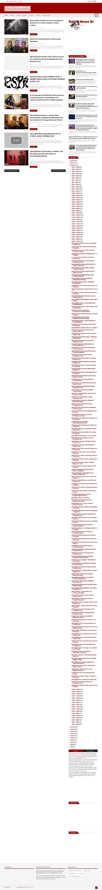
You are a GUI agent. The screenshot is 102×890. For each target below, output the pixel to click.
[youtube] (91, 1)
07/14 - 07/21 (75, 219)
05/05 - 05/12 (76, 241)
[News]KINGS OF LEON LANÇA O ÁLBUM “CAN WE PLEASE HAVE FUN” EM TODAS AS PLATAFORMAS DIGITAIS (46, 153)
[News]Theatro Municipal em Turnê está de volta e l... (83, 539)
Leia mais (33, 34)
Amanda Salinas (30, 887)
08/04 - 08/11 (76, 213)
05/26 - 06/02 (76, 235)
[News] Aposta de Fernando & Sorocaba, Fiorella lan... (83, 432)
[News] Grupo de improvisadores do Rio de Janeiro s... (84, 314)
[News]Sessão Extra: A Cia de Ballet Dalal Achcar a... (83, 655)
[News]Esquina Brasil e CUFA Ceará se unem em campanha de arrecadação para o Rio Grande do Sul (47, 59)
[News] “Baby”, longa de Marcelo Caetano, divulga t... (81, 592)
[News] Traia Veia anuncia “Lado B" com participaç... (83, 620)
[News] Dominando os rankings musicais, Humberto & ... (84, 429)
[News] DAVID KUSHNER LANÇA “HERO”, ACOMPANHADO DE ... (82, 275)
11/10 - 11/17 (75, 182)
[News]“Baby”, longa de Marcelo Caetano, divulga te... (84, 606)
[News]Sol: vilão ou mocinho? (80, 498)
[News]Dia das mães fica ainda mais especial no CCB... (82, 341)
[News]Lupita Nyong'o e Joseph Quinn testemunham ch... (83, 261)
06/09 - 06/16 (76, 230)
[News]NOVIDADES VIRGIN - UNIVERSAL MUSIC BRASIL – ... (82, 282)
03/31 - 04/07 (76, 698)
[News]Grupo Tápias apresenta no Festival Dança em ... (82, 599)
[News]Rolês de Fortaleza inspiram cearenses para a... (82, 546)
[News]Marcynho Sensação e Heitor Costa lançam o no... (84, 602)
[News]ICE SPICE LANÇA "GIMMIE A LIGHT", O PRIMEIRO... (84, 254)
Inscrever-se (90, 751)
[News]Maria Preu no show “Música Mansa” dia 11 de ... (82, 504)
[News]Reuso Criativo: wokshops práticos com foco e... (84, 456)
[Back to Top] (96, 887)
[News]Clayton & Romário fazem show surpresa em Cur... (83, 348)
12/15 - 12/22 (75, 171)
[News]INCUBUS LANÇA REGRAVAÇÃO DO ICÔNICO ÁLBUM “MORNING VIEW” (45, 135)
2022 (72, 729)
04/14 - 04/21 (76, 694)
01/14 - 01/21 (75, 722)
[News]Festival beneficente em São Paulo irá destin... (84, 459)
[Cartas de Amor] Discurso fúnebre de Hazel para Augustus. (86, 95)
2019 (71, 736)
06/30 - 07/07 (76, 224)
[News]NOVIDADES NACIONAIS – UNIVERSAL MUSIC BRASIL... (84, 337)
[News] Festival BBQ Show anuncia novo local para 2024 (83, 394)
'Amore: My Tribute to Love (75, 870)
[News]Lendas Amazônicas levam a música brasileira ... (82, 525)
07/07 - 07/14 (76, 221)
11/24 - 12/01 (75, 178)
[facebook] (86, 1)
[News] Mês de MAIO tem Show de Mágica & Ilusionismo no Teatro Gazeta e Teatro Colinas (47, 22)
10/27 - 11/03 (75, 187)
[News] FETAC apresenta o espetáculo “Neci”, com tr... (83, 666)
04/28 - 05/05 (76, 689)
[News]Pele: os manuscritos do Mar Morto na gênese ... (84, 484)
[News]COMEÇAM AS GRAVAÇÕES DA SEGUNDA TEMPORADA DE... (82, 556)
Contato (20, 1)
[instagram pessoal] (95, 1)
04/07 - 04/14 (76, 696)
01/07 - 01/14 (75, 724)
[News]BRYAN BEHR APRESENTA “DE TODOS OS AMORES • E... (84, 588)
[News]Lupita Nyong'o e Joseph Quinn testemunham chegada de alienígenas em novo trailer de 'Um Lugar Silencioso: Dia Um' (46, 117)
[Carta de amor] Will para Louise (85, 79)
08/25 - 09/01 (76, 206)
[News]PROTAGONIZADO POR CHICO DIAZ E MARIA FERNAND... (84, 585)
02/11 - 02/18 (75, 713)
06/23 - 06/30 (76, 226)
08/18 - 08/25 (76, 208)
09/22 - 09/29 (76, 197)
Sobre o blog (13, 1)
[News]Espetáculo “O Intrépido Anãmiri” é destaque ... (84, 528)
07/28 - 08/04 (76, 215)
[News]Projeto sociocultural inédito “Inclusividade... (82, 379)
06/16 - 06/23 (76, 228)
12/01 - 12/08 (75, 176)
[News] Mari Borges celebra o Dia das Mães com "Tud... (82, 463)
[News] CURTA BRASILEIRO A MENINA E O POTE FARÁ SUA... (83, 581)
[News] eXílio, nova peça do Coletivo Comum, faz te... (82, 595)
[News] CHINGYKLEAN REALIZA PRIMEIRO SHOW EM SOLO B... (83, 387)
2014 (71, 746)
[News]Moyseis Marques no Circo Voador (84, 435)
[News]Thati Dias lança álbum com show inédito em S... (83, 358)
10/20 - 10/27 (75, 189)
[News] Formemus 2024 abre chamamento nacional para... (81, 310)
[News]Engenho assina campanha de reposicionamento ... (82, 662)
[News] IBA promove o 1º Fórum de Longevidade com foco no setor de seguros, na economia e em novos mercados (85, 62)
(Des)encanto (87, 870)
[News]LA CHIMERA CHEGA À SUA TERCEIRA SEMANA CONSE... (83, 659)
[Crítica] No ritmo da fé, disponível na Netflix (83, 673)
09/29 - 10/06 (76, 195)
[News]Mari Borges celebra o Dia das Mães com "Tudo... (84, 507)
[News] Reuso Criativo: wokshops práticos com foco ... (84, 487)
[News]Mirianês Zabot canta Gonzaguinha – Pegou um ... (84, 511)
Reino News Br (81, 21)
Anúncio (76, 751)
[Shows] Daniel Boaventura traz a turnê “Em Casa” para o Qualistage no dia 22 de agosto (87, 116)
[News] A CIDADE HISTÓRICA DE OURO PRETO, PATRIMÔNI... (82, 470)
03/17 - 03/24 (76, 702)
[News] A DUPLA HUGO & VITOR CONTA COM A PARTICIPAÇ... (84, 307)
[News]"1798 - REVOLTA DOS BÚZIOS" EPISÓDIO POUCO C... (82, 616)
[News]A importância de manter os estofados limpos (82, 532)
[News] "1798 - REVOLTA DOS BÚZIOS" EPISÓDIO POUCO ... (82, 574)
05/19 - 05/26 (76, 237)
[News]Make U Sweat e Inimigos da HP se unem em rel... (83, 441)
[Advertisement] (79, 43)
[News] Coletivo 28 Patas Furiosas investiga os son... (81, 404)
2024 (72, 165)
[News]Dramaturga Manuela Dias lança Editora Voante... (83, 376)
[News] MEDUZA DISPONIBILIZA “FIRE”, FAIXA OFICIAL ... (84, 300)
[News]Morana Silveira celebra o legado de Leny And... (83, 365)
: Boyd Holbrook (72, 873)
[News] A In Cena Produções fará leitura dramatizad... (83, 324)
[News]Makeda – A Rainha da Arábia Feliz (83, 679)
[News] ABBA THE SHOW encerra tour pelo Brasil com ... (84, 630)
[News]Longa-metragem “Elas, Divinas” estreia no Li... (83, 560)
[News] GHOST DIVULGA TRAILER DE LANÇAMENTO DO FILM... (81, 279)
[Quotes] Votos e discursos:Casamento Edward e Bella (86, 71)
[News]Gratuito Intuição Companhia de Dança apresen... (83, 514)
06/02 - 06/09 (76, 232)
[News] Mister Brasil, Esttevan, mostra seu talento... (84, 542)
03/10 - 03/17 (75, 704)
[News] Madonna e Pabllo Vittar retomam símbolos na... (84, 571)
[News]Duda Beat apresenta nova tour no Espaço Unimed (84, 627)
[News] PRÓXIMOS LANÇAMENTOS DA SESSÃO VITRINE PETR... (82, 473)
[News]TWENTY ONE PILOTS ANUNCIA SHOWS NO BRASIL (82, 401)
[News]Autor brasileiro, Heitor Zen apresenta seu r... (81, 682)
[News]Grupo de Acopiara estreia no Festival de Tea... (82, 438)
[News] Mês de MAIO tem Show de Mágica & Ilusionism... (84, 243)
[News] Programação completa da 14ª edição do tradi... (83, 272)
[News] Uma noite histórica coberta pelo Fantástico (83, 247)
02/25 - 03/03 (76, 709)
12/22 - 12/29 (75, 169)
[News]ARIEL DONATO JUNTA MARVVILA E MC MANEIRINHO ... (83, 303)
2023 (72, 727)
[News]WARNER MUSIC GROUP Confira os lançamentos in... (83, 296)
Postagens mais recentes (11, 170)
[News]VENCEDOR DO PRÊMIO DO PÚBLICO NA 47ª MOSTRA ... (83, 564)
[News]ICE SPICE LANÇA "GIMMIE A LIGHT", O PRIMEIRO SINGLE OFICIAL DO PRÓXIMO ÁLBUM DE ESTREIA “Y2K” (47, 79)
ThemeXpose (13, 887)
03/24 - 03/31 (76, 700)
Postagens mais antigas (58, 170)
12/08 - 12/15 (75, 173)
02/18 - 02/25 (76, 711)
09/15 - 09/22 (76, 200)
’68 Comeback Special (74, 876)
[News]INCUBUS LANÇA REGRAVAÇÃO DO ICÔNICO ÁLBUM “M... (83, 264)
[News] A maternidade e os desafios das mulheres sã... (83, 480)
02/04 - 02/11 (76, 715)
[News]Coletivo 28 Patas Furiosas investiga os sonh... (81, 355)
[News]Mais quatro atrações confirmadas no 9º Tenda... (84, 648)
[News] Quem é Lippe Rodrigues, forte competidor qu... (83, 609)
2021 (71, 731)
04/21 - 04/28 (76, 691)
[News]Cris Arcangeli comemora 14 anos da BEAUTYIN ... (83, 334)
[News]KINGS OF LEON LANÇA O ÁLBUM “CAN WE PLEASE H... (82, 268)
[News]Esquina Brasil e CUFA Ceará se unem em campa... (82, 250)
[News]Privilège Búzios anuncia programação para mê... (81, 494)
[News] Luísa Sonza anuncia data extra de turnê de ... (84, 641)
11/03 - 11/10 (75, 184)
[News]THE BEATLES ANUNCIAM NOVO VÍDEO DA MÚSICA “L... (82, 344)
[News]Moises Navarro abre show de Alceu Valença (84, 685)
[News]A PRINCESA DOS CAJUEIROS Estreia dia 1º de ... (84, 411)
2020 (72, 733)
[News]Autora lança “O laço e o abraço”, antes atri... (83, 676)
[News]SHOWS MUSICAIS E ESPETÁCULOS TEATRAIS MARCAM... (83, 351)
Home (7, 1)
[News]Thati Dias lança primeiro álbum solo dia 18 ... (83, 535)
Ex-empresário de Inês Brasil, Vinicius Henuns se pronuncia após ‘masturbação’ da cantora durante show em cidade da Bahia (47, 97)
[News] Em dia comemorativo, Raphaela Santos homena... (83, 408)
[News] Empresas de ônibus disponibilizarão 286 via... (79, 422)
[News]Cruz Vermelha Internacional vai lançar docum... (83, 383)
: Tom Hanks (81, 873)
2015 (71, 744)
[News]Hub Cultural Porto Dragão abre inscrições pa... (83, 645)
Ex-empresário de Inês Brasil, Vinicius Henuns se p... (82, 257)
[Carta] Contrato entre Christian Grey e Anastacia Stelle (86, 87)
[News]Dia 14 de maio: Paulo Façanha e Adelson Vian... (83, 445)
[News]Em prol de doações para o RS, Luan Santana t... (84, 286)
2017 (71, 740)
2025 (72, 163)
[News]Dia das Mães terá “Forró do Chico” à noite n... (84, 518)
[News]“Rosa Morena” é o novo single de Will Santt (83, 452)
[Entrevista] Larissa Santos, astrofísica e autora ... (83, 491)
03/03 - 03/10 (76, 707)
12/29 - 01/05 (75, 167)
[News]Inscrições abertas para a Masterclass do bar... (81, 500)
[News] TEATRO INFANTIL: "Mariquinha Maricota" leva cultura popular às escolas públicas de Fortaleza (83, 137)
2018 (71, 738)
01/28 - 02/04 (76, 718)
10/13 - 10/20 (75, 191)
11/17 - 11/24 (75, 180)
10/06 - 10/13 (75, 193)
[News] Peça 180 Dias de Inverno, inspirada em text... (84, 521)
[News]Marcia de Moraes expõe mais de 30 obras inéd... (83, 567)
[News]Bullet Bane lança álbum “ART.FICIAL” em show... (81, 652)
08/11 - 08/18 (75, 211)
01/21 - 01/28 (75, 720)
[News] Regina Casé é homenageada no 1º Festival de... (84, 372)
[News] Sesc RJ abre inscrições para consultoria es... (82, 553)
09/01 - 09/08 (76, 204)
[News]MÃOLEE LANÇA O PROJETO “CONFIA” (84, 328)
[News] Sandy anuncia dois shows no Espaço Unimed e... (82, 330)
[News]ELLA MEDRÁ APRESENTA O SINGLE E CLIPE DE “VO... (83, 362)
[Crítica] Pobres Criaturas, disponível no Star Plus (83, 466)
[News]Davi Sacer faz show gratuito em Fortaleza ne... (83, 623)
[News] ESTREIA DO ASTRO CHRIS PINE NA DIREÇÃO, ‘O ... (83, 369)
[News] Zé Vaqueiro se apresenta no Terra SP (84, 289)
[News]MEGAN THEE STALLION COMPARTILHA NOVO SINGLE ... (80, 317)
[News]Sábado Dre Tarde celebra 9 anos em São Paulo (83, 638)
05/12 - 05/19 (75, 239)
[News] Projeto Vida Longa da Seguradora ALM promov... (84, 449)
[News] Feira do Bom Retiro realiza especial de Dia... (82, 397)
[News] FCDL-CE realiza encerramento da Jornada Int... (84, 418)
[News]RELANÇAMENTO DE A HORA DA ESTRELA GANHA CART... (82, 578)
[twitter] (89, 1)
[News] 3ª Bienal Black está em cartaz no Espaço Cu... (83, 477)
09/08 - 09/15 (76, 202)
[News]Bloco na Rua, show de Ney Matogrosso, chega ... (81, 415)
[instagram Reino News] (93, 1)
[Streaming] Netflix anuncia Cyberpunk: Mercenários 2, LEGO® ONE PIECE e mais (50, 872)
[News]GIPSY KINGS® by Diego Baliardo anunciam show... (83, 613)
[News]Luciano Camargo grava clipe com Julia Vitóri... (84, 425)
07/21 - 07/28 (76, 217)
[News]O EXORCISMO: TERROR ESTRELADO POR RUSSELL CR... (83, 549)
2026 (72, 161)
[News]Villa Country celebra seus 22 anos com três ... (84, 293)
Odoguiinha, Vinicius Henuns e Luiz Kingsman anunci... (81, 669)
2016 (71, 742)
